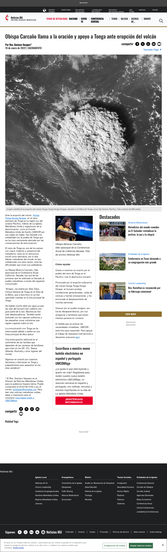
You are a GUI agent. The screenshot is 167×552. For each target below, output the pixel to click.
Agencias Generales (145, 495)
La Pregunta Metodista (97, 11)
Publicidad (69, 532)
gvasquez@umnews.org (24, 389)
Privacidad (104, 532)
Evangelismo (67, 477)
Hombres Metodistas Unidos (47, 495)
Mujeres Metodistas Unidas (46, 499)
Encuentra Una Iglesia (79, 11)
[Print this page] (154, 44)
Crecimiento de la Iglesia (72, 483)
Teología (88, 495)
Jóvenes (38, 503)
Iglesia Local (41, 477)
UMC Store (131, 11)
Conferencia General (97, 20)
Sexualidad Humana (125, 487)
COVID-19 (84, 20)
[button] (161, 21)
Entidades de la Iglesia (138, 254)
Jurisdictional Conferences (148, 511)
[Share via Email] (159, 44)
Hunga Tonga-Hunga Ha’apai (22, 216)
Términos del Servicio (121, 532)
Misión (88, 477)
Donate (147, 18)
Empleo (92, 532)
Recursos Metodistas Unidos (116, 11)
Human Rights (123, 491)
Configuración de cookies (114, 545)
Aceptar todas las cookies (140, 545)
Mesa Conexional (144, 499)
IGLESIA (124, 18)
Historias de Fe (41, 483)
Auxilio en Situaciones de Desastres (99, 483)
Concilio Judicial (143, 491)
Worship (88, 499)
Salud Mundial (91, 487)
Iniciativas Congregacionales (47, 491)
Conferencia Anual (144, 503)
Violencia (121, 503)
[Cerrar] (163, 545)
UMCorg (142, 10)
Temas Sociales (124, 477)
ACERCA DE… (135, 20)
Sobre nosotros (139, 532)
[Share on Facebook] (137, 44)
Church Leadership (137, 283)
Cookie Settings (156, 532)
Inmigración (122, 483)
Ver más (130, 314)
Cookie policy (18, 547)
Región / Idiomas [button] (52, 11)
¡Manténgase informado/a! (74, 400)
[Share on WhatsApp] (148, 44)
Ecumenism (66, 499)
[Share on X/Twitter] (143, 44)
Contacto (81, 532)
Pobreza (120, 499)
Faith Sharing (67, 491)
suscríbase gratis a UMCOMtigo (19, 399)
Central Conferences (145, 507)
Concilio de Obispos (145, 487)
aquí (77, 337)
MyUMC (155, 10)
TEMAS (114, 18)
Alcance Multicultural (137, 222)
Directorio (66, 10)
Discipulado (66, 487)
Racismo (73, 18)
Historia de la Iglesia (93, 491)
